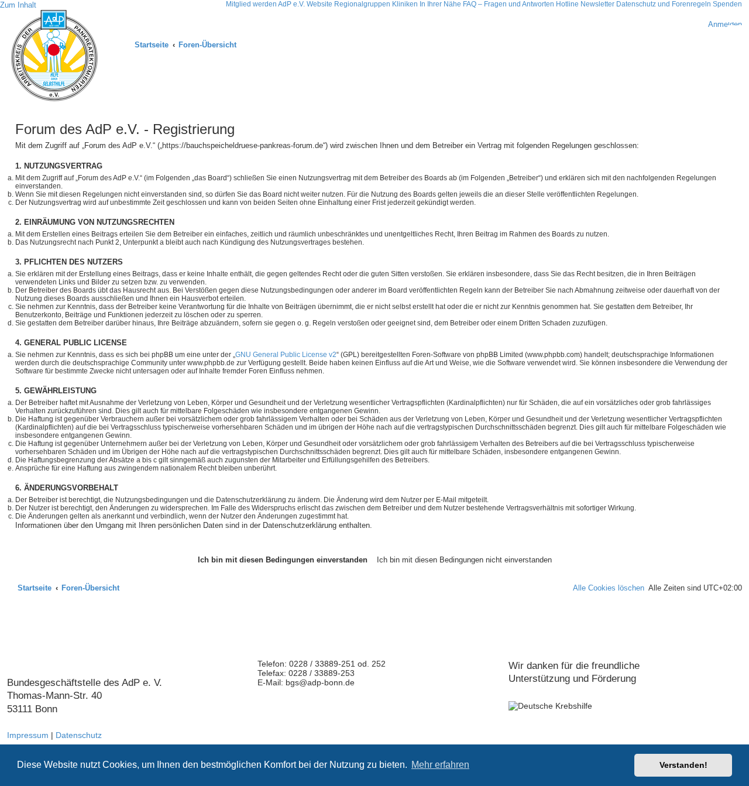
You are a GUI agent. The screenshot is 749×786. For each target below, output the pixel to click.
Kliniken (405, 4)
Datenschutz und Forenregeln (663, 4)
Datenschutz (79, 735)
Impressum (28, 735)
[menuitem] (720, 24)
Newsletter (597, 4)
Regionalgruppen (362, 4)
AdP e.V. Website (305, 4)
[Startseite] (54, 55)
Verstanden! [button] (683, 765)
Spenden (727, 4)
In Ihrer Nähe (440, 4)
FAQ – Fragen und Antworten (508, 4)
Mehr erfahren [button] (440, 765)
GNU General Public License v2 (285, 355)
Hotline (567, 4)
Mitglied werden (251, 4)
